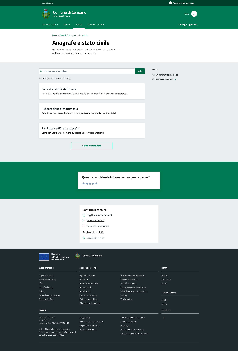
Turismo (123, 295)
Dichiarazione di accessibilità (132, 329)
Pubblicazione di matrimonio (60, 109)
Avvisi (163, 283)
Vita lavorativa (126, 299)
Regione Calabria (47, 3)
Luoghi (164, 299)
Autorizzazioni (85, 291)
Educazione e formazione (90, 303)
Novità (67, 24)
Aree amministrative (47, 279)
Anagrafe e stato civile (89, 283)
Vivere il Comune (96, 24)
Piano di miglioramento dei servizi (134, 333)
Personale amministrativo (49, 295)
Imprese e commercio (129, 279)
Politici (41, 291)
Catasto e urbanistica (88, 295)
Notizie (164, 275)
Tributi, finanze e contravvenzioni (133, 291)
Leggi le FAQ (85, 317)
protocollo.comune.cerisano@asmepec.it (59, 331)
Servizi (79, 24)
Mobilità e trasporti (128, 283)
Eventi (164, 303)
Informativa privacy (128, 321)
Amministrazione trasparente (132, 317)
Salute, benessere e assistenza (133, 287)
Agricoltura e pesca (87, 275)
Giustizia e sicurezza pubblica (132, 275)
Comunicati (166, 279)
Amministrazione (50, 24)
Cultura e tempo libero (89, 299)
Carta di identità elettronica (59, 89)
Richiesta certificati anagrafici (61, 128)
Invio (140, 71)
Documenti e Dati (46, 299)
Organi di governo (46, 275)
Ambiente (84, 279)
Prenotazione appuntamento (91, 321)
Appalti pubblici (86, 287)
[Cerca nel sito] (194, 14)
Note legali (124, 325)
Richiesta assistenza (88, 329)
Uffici (41, 283)
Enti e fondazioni (45, 287)
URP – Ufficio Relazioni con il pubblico (54, 328)
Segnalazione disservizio (89, 325)
